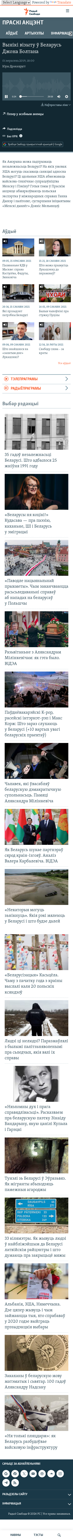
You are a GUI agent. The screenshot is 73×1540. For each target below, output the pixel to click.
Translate (64, 2)
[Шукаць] (59, 1535)
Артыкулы (34, 34)
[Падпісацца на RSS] (15, 1482)
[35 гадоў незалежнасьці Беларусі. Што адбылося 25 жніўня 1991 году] (36, 432)
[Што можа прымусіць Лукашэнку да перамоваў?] (55, 247)
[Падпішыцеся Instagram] (60, 1473)
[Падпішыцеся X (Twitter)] (24, 1473)
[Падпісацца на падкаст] (42, 1473)
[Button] (12, 130)
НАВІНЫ (15, 1535)
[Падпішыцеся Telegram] (6, 1482)
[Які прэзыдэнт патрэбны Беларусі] (18, 293)
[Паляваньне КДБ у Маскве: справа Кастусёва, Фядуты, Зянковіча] (18, 247)
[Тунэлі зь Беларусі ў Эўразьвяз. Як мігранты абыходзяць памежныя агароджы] (36, 1155)
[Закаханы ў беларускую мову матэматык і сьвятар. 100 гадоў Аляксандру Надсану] (36, 1353)
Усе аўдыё (64, 363)
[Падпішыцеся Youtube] (33, 1473)
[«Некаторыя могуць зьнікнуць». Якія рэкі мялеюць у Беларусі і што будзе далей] (36, 887)
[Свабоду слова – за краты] (55, 331)
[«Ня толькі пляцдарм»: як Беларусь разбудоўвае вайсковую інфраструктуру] (36, 1413)
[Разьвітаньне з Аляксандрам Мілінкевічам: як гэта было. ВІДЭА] (36, 629)
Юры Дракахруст (14, 66)
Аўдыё (12, 34)
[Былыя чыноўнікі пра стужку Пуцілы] (55, 293)
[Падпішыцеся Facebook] (15, 1473)
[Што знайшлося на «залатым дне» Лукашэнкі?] (18, 331)
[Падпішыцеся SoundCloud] (51, 1473)
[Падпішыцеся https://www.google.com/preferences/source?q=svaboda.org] (6, 1473)
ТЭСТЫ (38, 1535)
